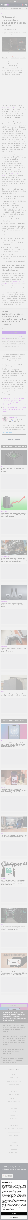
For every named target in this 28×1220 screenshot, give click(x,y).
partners (10, 1185)
